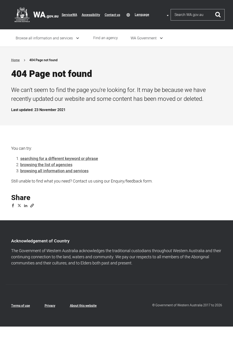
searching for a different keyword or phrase (59, 159)
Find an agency (105, 38)
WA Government (144, 38)
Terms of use (20, 305)
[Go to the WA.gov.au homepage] (36, 14)
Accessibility (91, 15)
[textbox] (152, 14)
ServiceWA (69, 15)
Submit (218, 14)
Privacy (50, 305)
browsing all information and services (54, 171)
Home (15, 60)
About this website (83, 305)
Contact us (112, 15)
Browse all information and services (44, 38)
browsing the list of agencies (46, 165)
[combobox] (152, 14)
